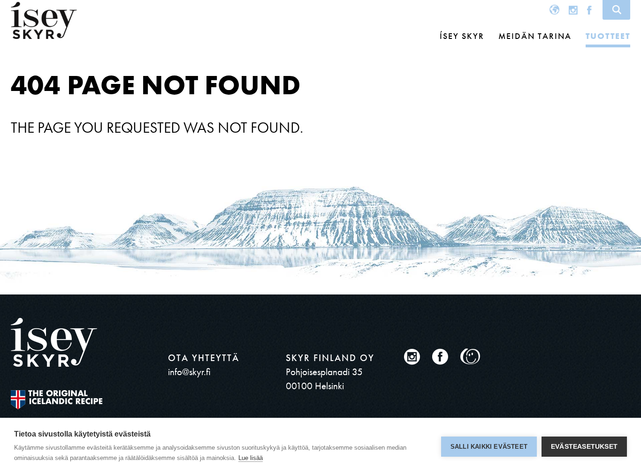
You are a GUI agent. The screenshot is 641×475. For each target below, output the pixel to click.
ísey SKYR (44, 20)
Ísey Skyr (462, 35)
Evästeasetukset (584, 446)
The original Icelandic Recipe (56, 399)
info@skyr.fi (189, 371)
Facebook (589, 10)
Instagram (573, 10)
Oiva (470, 356)
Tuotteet (608, 35)
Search (616, 10)
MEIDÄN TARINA (535, 35)
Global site (554, 10)
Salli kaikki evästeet (488, 446)
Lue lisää (250, 457)
